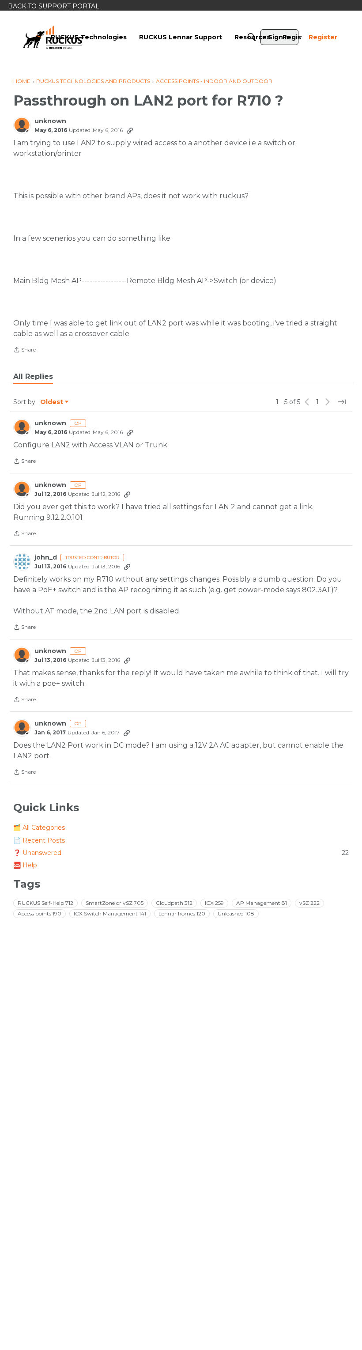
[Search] (252, 37)
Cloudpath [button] (174, 903)
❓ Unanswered (181, 853)
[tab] (33, 376)
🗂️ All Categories (39, 828)
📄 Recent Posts (39, 840)
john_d (45, 557)
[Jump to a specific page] (342, 402)
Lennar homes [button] (181, 913)
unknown (50, 121)
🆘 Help (25, 865)
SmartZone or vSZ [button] (114, 903)
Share (24, 350)
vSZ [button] (309, 903)
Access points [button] (39, 913)
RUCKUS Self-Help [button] (45, 903)
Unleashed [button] (236, 913)
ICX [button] (214, 903)
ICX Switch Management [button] (110, 913)
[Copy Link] (129, 130)
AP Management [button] (261, 903)
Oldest (52, 402)
